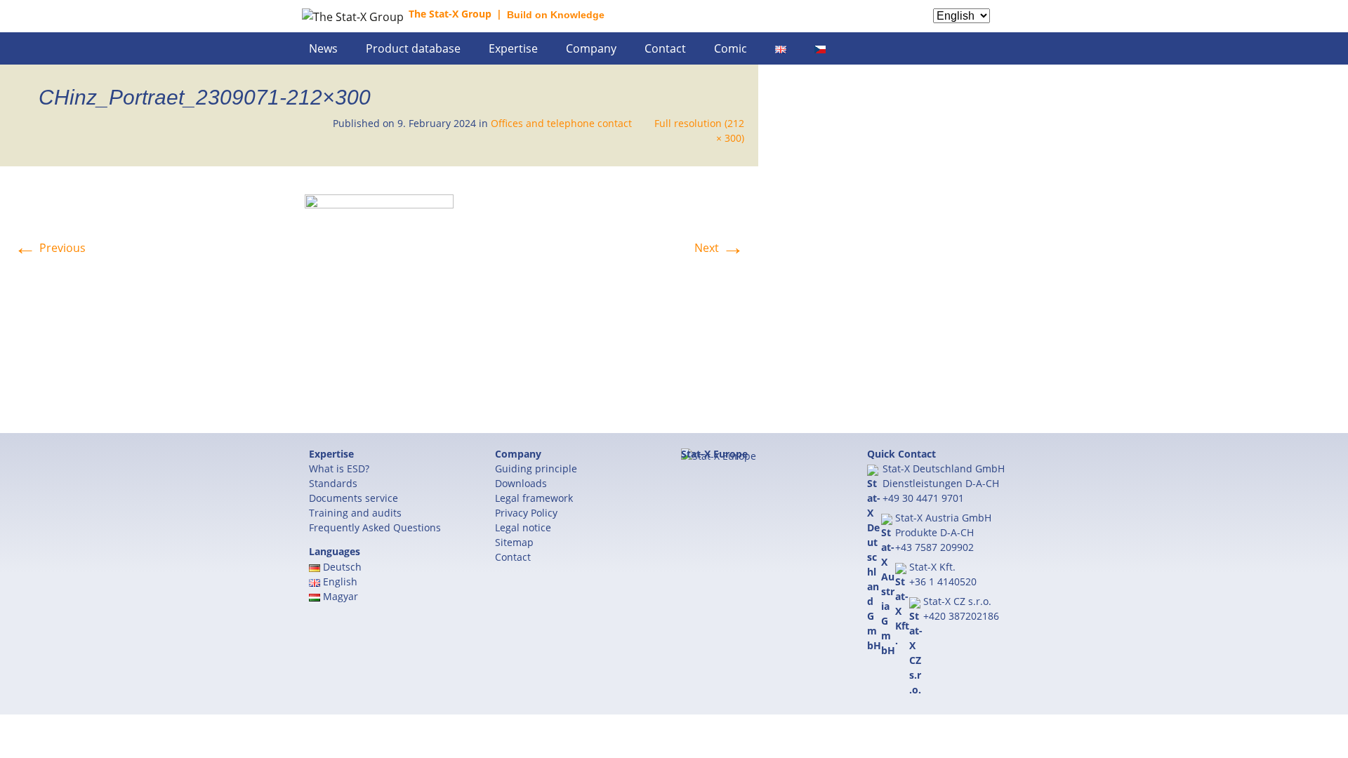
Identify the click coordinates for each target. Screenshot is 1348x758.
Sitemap (514, 542)
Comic (730, 48)
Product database (413, 48)
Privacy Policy (526, 512)
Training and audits (355, 512)
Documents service (353, 498)
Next (719, 247)
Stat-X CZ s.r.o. (957, 601)
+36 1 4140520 (943, 581)
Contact (665, 48)
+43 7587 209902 (934, 547)
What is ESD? (339, 468)
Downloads (521, 483)
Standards (333, 483)
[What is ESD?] (1028, 25)
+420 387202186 (961, 616)
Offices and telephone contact (561, 123)
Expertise (513, 48)
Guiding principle (536, 468)
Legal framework (534, 498)
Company (591, 48)
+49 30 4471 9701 (923, 498)
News (323, 48)
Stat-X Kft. (932, 566)
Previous (50, 247)
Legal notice (523, 527)
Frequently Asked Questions (375, 527)
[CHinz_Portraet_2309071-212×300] (379, 298)
